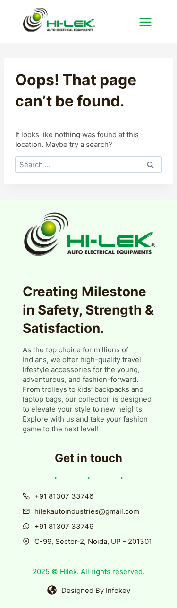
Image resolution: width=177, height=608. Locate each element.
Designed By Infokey (95, 590)
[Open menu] (150, 22)
